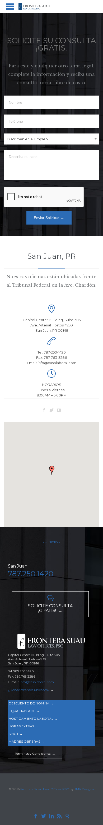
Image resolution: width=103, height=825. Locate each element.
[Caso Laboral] (34, 6)
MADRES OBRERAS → (26, 741)
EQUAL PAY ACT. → (24, 711)
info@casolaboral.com (37, 682)
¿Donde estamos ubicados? (28, 690)
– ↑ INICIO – (51, 542)
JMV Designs (84, 789)
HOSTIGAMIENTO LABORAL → (33, 718)
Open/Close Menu (10, 6)
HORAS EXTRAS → (23, 726)
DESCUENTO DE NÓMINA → (31, 703)
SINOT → (15, 734)
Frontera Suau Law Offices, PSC (45, 789)
